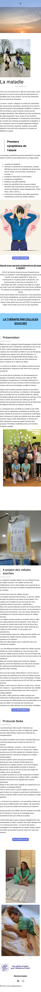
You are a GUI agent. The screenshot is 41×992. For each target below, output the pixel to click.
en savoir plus (20, 839)
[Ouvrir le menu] (20, 3)
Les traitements (21, 710)
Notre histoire (20, 258)
